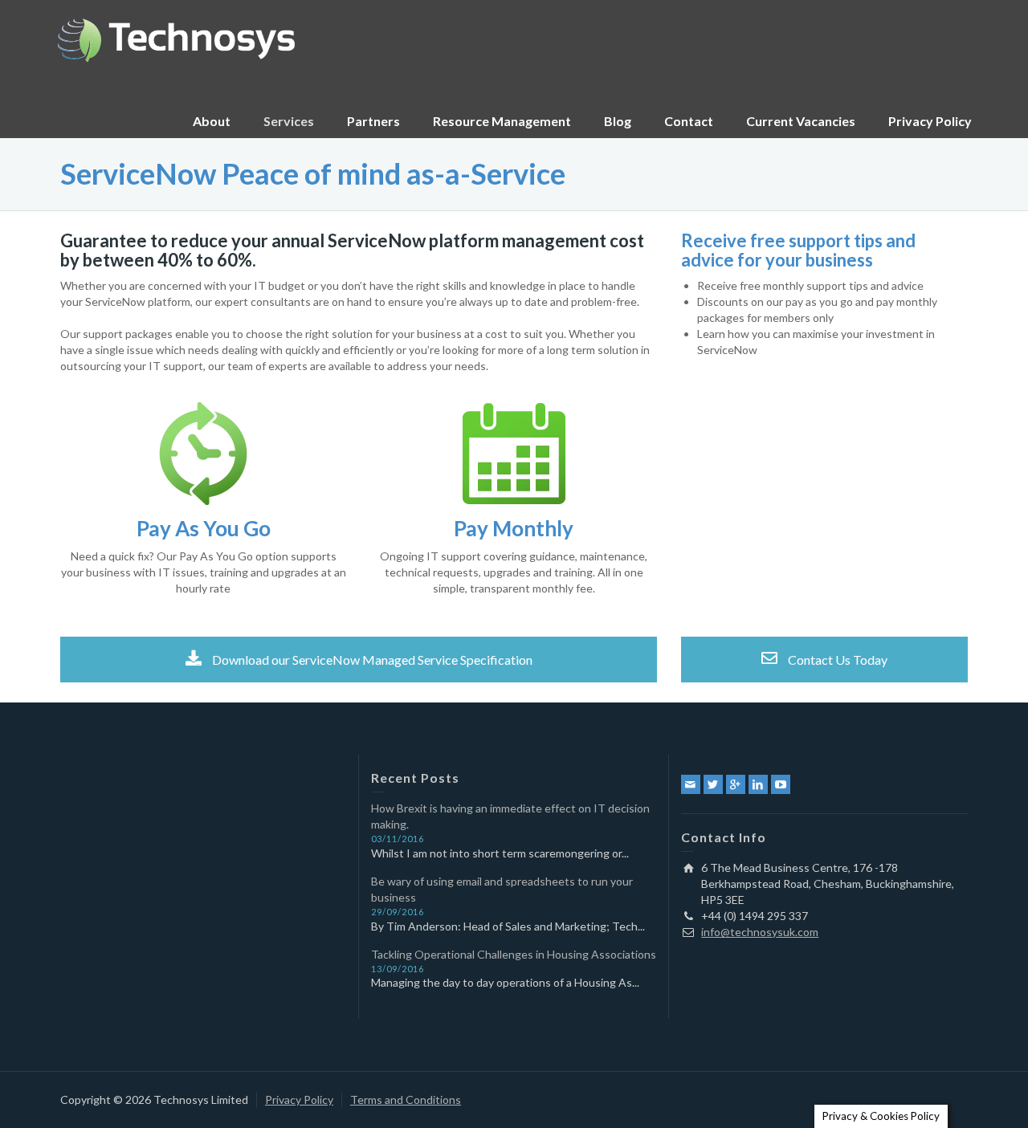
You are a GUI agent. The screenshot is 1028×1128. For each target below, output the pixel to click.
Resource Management (502, 120)
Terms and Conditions (405, 1099)
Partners (373, 120)
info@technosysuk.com (759, 932)
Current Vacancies (800, 120)
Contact (688, 120)
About (211, 120)
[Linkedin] (758, 784)
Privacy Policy (930, 120)
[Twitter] (713, 784)
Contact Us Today (836, 659)
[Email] (690, 784)
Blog (617, 120)
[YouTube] (780, 784)
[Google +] (735, 784)
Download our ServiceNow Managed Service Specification (371, 659)
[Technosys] (176, 38)
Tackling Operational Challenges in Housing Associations (513, 954)
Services (288, 120)
